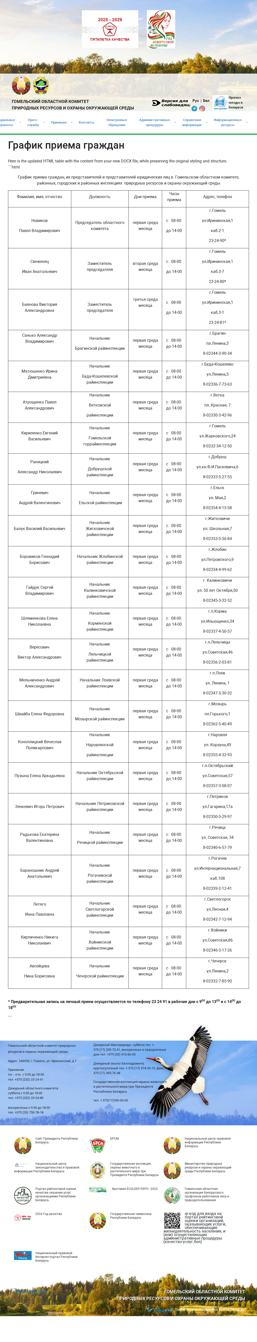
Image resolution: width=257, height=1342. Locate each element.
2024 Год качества (48, 1214)
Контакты (86, 122)
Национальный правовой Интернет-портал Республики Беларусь (56, 1256)
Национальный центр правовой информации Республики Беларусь (208, 1142)
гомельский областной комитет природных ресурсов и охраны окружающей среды (73, 104)
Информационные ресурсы (228, 122)
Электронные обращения (116, 122)
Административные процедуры (154, 122)
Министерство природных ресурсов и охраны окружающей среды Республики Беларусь (208, 1167)
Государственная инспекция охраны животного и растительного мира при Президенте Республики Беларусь (134, 1169)
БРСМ (114, 1138)
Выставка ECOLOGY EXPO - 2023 (135, 1189)
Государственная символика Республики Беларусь (131, 1215)
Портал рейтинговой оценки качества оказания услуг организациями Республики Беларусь (55, 1194)
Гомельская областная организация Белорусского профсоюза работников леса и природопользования (207, 1194)
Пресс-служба (33, 122)
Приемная (59, 122)
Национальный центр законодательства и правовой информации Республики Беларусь (46, 1167)
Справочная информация (192, 122)
